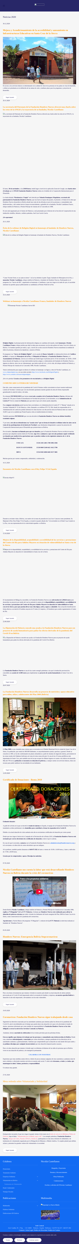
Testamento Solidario (9, 1173)
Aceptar (8, 1240)
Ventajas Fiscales (8, 1192)
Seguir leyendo (10, 97)
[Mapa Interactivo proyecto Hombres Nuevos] (50, 1215)
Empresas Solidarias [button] (9, 1176)
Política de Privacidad (40, 1230)
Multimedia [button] (6, 1205)
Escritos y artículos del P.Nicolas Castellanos (58, 1185)
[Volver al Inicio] (39, 5)
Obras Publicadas (58, 1176)
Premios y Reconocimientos (58, 1172)
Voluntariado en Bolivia (10, 1180)
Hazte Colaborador (8, 1188)
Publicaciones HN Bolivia (11, 1213)
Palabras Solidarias (8, 1209)
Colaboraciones (58, 1181)
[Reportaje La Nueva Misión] (50, 1205)
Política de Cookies (54, 1230)
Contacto (21, 1230)
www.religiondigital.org (10, 372)
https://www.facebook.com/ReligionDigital (45, 372)
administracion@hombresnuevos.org (62, 843)
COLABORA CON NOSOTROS (39, 1054)
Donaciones (6, 1169)
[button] (4, 5)
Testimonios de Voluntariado (13, 1184)
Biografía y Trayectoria (59, 1168)
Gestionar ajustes (34, 1240)
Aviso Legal (29, 1230)
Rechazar (19, 1240)
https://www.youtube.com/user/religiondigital (16, 374)
